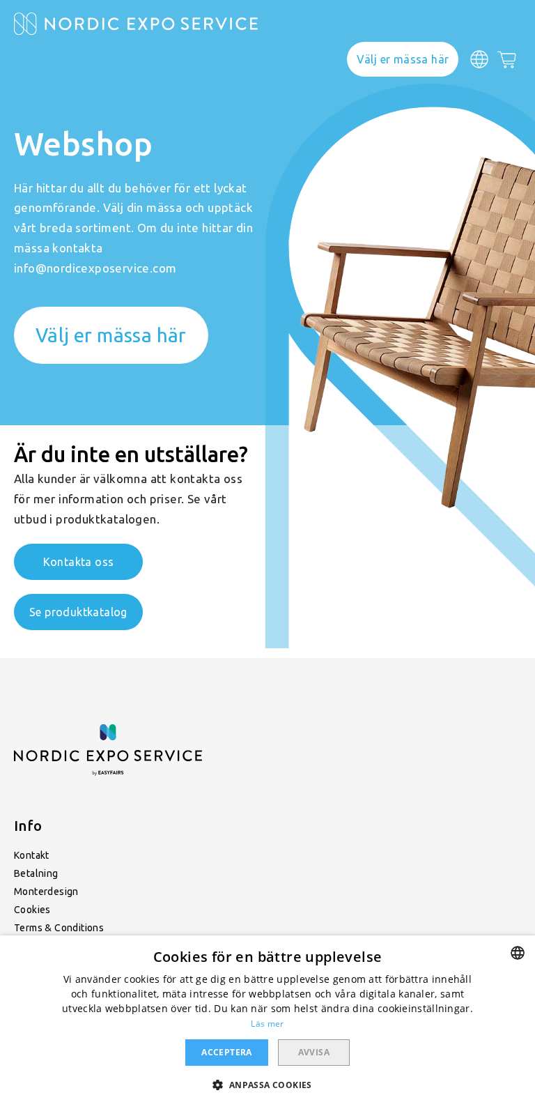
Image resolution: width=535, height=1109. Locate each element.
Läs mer (267, 1024)
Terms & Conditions (59, 927)
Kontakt (31, 855)
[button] (267, 1084)
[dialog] (267, 1022)
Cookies (32, 909)
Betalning (36, 873)
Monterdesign (46, 891)
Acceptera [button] (226, 1052)
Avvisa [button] (313, 1052)
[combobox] (518, 953)
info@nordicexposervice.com (95, 268)
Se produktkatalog (78, 612)
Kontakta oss (78, 562)
